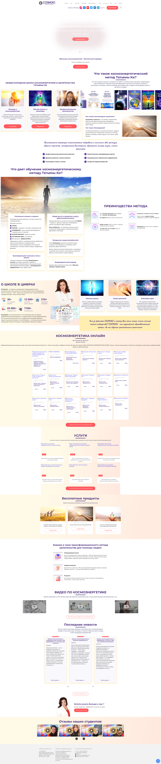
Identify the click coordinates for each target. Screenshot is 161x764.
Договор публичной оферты (62, 755)
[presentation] (67, 686)
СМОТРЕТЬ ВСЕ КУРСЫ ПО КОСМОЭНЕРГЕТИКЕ (80, 425)
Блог (116, 3)
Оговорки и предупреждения (62, 756)
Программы (83, 3)
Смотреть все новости (80, 694)
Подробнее (12, 126)
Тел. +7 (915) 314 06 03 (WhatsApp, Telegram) (82, 752)
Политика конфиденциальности (63, 751)
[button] (79, 52)
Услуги (99, 3)
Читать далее (55, 680)
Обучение (77, 3)
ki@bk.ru (79, 754)
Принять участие (80, 66)
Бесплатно (105, 3)
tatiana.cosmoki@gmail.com (83, 755)
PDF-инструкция (53, 522)
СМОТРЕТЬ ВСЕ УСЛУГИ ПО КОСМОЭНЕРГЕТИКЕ (80, 488)
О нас (71, 3)
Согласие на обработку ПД (62, 758)
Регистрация (112, 7)
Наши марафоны (92, 3)
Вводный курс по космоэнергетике (80, 522)
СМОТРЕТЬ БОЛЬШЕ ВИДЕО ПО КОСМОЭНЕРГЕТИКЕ (80, 617)
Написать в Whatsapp (73, 7)
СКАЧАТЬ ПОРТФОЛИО (81, 710)
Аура (111, 3)
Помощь (120, 3)
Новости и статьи (55, 636)
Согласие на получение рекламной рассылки (64, 760)
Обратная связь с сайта (82, 756)
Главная (66, 3)
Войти (103, 7)
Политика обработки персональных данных (61, 753)
